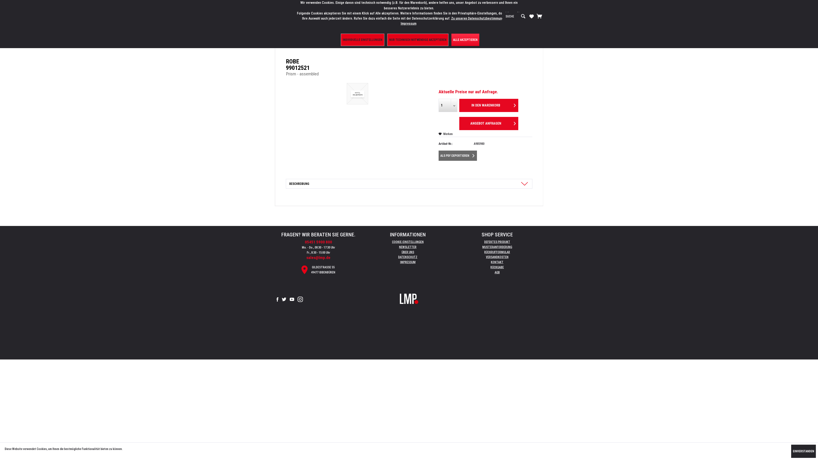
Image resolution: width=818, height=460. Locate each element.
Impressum (408, 262)
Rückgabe (497, 267)
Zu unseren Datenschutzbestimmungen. (479, 18)
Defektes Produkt (497, 242)
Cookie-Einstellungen (408, 242)
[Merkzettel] (531, 16)
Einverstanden (803, 451)
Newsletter (407, 247)
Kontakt (497, 262)
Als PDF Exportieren (454, 155)
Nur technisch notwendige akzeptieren (417, 40)
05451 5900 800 (318, 242)
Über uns (408, 252)
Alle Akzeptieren (465, 40)
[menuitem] (515, 16)
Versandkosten (497, 257)
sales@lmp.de (318, 257)
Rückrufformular (497, 252)
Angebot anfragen (485, 123)
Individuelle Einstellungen (362, 40)
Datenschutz (407, 257)
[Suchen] (523, 16)
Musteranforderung (497, 247)
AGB (497, 272)
